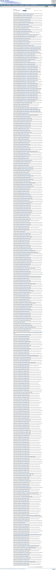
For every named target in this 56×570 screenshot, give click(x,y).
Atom (35, 10)
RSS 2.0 (42, 10)
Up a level (15, 9)
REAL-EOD (4, 1)
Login (1, 6)
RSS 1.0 (38, 10)
